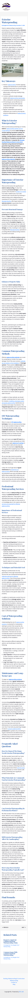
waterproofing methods (13, 357)
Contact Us (14, 982)
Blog (14, 984)
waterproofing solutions (15, 679)
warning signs (21, 768)
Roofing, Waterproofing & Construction (14, 978)
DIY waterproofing (16, 422)
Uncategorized (7, 945)
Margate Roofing (6, 201)
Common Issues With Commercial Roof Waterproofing (10, 953)
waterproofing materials (8, 159)
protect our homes (21, 191)
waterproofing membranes (17, 98)
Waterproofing (14, 980)
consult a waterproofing (14, 729)
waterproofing (12, 84)
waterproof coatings (18, 443)
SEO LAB (21, 992)
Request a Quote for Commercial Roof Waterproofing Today (11, 941)
